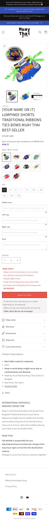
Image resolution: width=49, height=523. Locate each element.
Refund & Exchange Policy (16, 480)
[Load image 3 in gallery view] (36, 96)
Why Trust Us (10, 474)
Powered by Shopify (30, 518)
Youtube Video (11, 386)
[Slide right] (46, 97)
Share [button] (7, 393)
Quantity (5, 255)
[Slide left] (3, 97)
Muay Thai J (21, 518)
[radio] (6, 157)
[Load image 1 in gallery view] (12, 96)
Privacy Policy (11, 486)
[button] (3, 32)
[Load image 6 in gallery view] (24, 96)
